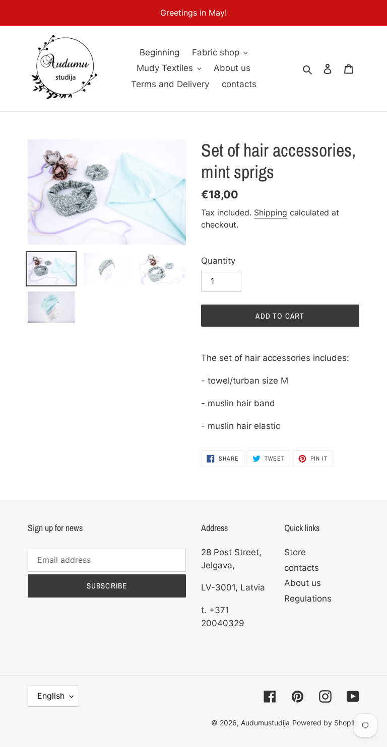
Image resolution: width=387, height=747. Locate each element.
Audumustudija (265, 722)
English (50, 696)
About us (302, 583)
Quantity (218, 261)
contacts (301, 568)
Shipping (270, 212)
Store (295, 552)
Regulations (308, 598)
